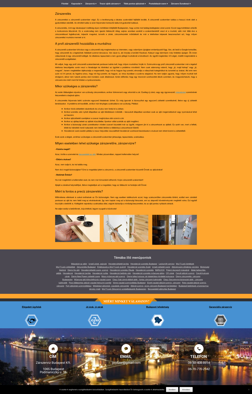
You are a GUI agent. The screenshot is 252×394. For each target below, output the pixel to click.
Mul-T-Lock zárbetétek (65, 266)
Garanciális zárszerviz (220, 306)
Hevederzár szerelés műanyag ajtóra (148, 273)
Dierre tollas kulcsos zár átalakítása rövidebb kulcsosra (150, 276)
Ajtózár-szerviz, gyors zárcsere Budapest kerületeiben (154, 285)
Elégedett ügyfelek (31, 306)
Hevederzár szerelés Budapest (143, 263)
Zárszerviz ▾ (90, 3)
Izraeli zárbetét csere (161, 266)
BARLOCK (160, 270)
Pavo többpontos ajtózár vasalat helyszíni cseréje (90, 282)
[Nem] (248, 389)
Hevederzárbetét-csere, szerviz (94, 270)
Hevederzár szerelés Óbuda (122, 270)
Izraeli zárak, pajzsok (98, 263)
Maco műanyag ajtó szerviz (113, 276)
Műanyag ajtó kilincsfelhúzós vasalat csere (92, 279)
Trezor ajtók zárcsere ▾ (110, 3)
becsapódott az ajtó (87, 154)
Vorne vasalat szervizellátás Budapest (129, 282)
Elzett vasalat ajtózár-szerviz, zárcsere (163, 282)
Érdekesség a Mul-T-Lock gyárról (111, 266)
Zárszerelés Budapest (86, 266)
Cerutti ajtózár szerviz (185, 273)
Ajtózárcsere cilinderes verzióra (185, 266)
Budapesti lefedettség (157, 306)
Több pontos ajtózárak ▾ (135, 3)
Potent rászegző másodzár (177, 270)
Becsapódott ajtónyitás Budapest (162, 289)
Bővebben (186, 389)
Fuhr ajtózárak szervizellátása (78, 285)
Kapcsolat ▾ (76, 3)
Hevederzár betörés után (120, 273)
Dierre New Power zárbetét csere (85, 276)
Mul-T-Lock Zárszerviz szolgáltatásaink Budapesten (124, 289)
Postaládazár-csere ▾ (158, 3)
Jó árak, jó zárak (94, 306)
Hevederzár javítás (83, 273)
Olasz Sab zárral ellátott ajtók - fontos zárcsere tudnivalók (137, 279)
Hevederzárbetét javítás (118, 263)
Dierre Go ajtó (74, 270)
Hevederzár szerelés (145, 270)
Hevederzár (68, 273)
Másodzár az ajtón (79, 263)
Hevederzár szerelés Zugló (139, 266)
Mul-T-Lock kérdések (185, 263)
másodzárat (180, 92)
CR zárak (170, 273)
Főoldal (64, 3)
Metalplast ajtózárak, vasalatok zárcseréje (111, 285)
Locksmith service (166, 263)
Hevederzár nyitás (100, 273)
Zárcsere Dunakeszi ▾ (181, 3)
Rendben (172, 389)
